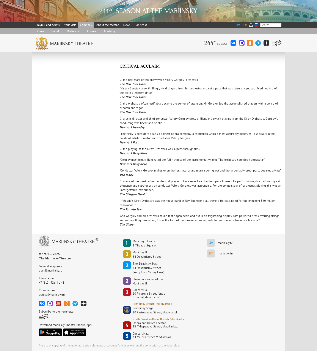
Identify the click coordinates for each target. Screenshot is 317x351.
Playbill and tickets (48, 25)
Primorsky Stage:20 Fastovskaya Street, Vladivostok (152, 310)
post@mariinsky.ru (50, 270)
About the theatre (107, 25)
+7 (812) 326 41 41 (51, 282)
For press (141, 25)
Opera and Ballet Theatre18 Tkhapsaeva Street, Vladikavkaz (155, 324)
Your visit (70, 25)
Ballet (55, 31)
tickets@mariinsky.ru (52, 295)
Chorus (91, 31)
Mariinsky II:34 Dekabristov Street (147, 254)
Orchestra (73, 31)
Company (86, 25)
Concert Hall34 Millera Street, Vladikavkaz (152, 335)
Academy (110, 31)
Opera (40, 31)
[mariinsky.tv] (212, 243)
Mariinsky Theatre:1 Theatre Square (144, 243)
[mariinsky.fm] (212, 253)
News (126, 25)
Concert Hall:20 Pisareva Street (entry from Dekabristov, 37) (149, 293)
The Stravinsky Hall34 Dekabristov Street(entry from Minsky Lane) (148, 268)
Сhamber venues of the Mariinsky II (148, 281)
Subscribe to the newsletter (57, 311)
